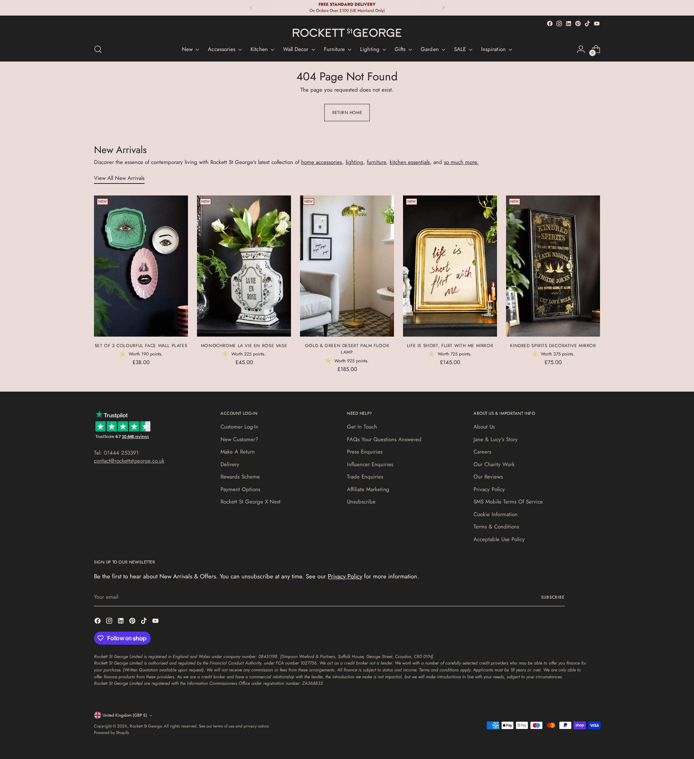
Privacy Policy (489, 489)
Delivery (229, 464)
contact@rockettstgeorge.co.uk (129, 461)
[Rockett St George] (347, 33)
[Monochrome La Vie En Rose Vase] (244, 266)
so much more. (461, 162)
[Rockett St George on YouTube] (597, 23)
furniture (376, 162)
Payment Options (240, 489)
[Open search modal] (98, 49)
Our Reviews (488, 477)
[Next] (443, 8)
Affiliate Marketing (368, 489)
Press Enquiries (364, 452)
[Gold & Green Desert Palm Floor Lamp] (347, 266)
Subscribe (553, 597)
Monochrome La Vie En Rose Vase (244, 345)
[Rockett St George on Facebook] (550, 23)
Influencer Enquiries (370, 464)
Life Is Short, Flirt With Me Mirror (450, 345)
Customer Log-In (239, 427)
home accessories (321, 162)
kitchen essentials (410, 162)
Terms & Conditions (496, 527)
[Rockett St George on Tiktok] (587, 23)
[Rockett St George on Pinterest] (578, 23)
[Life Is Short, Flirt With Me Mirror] (450, 266)
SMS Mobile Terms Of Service (508, 502)
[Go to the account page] (581, 49)
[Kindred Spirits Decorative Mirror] (553, 266)
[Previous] (251, 8)
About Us (484, 427)
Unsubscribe (361, 502)
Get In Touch (362, 427)
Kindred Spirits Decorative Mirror (553, 345)
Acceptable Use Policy (499, 539)
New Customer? (239, 439)
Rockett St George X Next (250, 502)
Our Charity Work (494, 464)
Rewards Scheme (240, 477)
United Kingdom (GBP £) (125, 715)
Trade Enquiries (365, 477)
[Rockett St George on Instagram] (559, 23)
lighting (354, 162)
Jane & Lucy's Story (496, 439)
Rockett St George (146, 726)
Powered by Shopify (111, 732)
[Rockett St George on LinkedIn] (568, 23)
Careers (482, 452)
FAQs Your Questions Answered (384, 439)
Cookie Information (496, 514)
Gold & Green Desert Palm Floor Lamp (347, 348)
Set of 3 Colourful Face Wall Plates (141, 345)
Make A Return (237, 452)
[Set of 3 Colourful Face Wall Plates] (141, 266)
